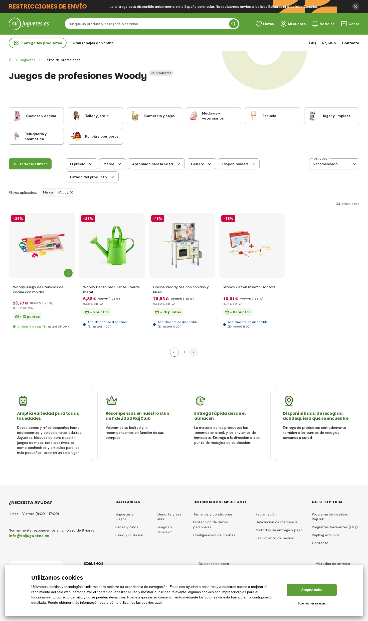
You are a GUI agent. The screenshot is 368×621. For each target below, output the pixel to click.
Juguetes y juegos (124, 517)
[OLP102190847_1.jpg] (252, 245)
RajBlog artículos (325, 535)
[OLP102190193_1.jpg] (42, 245)
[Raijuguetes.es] (11, 59)
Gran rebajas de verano (93, 43)
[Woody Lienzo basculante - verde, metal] (112, 245)
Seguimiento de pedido (275, 538)
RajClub (329, 43)
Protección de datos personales (210, 524)
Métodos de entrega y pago (279, 530)
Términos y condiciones (213, 514)
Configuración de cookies (214, 535)
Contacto (350, 43)
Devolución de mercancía (277, 522)
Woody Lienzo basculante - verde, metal (111, 289)
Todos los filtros (33, 164)
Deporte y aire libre (169, 517)
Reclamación (266, 514)
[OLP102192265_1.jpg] (182, 245)
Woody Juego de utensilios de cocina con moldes (38, 289)
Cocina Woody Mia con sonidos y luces (181, 289)
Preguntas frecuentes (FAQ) (335, 527)
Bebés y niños (126, 527)
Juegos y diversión (164, 529)
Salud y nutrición (129, 535)
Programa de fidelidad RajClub (330, 517)
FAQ (312, 43)
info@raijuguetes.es (29, 535)
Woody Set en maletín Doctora (249, 287)
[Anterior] (174, 352)
